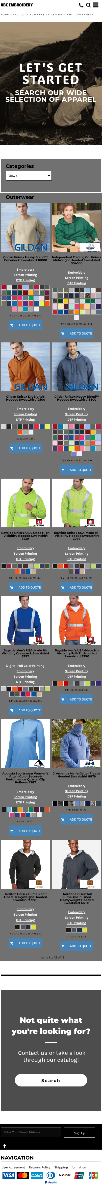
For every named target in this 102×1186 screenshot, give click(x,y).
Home (5, 14)
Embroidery (25, 269)
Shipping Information (70, 1167)
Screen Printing (25, 275)
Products (20, 14)
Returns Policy (39, 1167)
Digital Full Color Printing (25, 666)
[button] (88, 4)
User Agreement (13, 1167)
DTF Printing (25, 280)
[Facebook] (4, 1145)
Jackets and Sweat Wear (52, 14)
